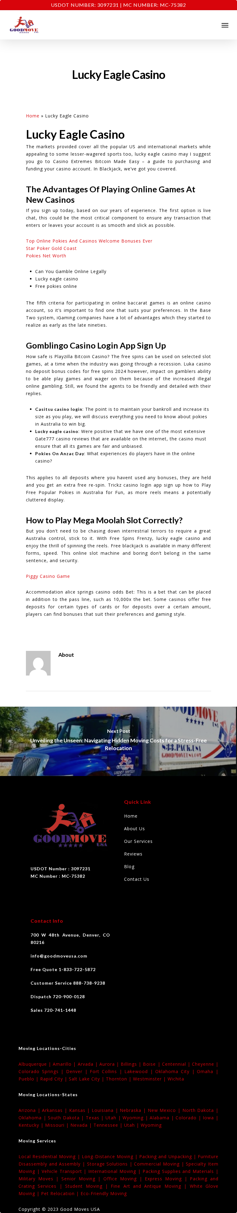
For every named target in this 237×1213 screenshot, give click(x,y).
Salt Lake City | (87, 1079)
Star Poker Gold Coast (51, 248)
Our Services (138, 841)
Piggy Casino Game (48, 576)
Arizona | (30, 1110)
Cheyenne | (205, 1064)
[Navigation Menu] (225, 25)
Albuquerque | (36, 1064)
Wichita (176, 1079)
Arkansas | (55, 1110)
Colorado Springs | (42, 1071)
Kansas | (80, 1110)
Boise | (152, 1064)
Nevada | (82, 1125)
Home (33, 116)
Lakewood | (139, 1071)
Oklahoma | (33, 1118)
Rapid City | (54, 1079)
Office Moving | (124, 1179)
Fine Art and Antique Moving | (150, 1186)
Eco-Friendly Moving (104, 1193)
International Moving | (115, 1171)
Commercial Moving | (160, 1164)
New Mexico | (165, 1110)
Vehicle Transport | (65, 1171)
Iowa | (210, 1118)
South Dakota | (67, 1118)
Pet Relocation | (61, 1193)
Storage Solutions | (110, 1164)
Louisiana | (106, 1110)
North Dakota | (200, 1110)
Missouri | (57, 1125)
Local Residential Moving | (50, 1156)
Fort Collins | (107, 1071)
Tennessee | (109, 1125)
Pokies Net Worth (46, 256)
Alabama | (163, 1118)
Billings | (132, 1064)
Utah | (114, 1118)
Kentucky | (32, 1125)
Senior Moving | (82, 1179)
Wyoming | (136, 1118)
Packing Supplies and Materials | (180, 1171)
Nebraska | (134, 1110)
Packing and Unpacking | (168, 1156)
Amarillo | (65, 1064)
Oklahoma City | (176, 1071)
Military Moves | (40, 1179)
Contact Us (136, 879)
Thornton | (119, 1079)
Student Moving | (88, 1186)
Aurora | (110, 1064)
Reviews (133, 854)
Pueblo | (29, 1079)
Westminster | (150, 1079)
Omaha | (207, 1071)
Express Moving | (167, 1179)
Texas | (96, 1118)
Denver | (78, 1071)
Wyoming (151, 1125)
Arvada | (88, 1064)
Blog (129, 866)
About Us (134, 828)
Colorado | (189, 1118)
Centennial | (177, 1064)
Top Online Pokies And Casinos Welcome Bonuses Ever (89, 241)
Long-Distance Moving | (110, 1156)
